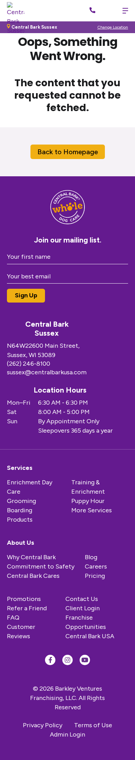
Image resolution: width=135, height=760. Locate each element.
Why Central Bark (31, 557)
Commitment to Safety (40, 566)
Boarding (19, 510)
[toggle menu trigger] (123, 10)
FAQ (13, 617)
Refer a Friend (27, 608)
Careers (96, 566)
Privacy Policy (42, 725)
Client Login (82, 608)
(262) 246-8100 (28, 363)
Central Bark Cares (33, 576)
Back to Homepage (67, 152)
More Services (91, 510)
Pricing (95, 576)
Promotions (24, 599)
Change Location (112, 27)
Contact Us (81, 599)
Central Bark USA (89, 636)
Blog (91, 557)
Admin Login (67, 734)
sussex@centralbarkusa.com (47, 372)
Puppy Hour (88, 501)
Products (20, 519)
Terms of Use (93, 725)
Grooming (21, 501)
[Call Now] (92, 11)
